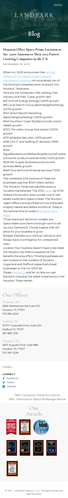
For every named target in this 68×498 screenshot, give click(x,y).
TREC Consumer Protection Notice (37, 395)
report (48, 190)
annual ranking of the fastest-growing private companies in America (29, 76)
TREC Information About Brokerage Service (37, 399)
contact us (19, 272)
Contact (7, 366)
